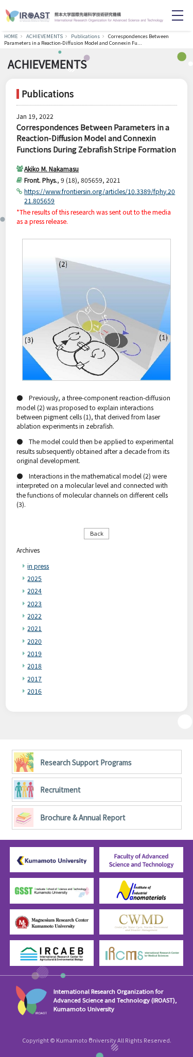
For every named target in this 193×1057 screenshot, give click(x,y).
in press (38, 565)
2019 (34, 653)
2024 (34, 590)
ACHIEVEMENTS (44, 36)
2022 (34, 615)
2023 (34, 603)
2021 (34, 628)
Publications (85, 36)
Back (96, 533)
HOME (11, 36)
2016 (34, 690)
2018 (34, 665)
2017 (34, 678)
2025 (34, 578)
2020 (34, 641)
